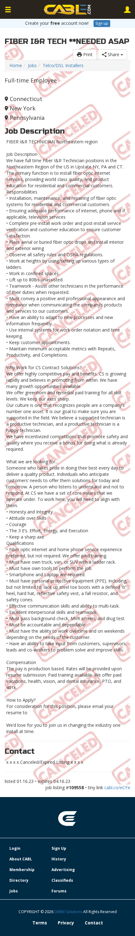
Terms (39, 923)
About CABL (20, 859)
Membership (22, 869)
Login (14, 848)
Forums (59, 891)
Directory (19, 880)
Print (87, 54)
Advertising (63, 869)
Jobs (32, 65)
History (58, 859)
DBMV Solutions (68, 911)
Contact (94, 923)
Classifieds (62, 880)
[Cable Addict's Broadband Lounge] (67, 10)
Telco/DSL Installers (63, 65)
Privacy (66, 923)
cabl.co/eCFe (117, 787)
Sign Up (58, 848)
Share (113, 54)
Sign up (101, 23)
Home (15, 65)
